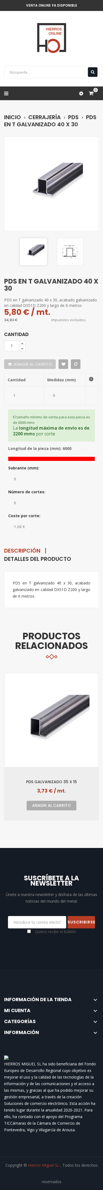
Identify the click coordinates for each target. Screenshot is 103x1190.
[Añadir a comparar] (75, 364)
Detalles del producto (37, 559)
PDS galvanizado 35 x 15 (51, 781)
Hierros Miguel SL (44, 1165)
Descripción (22, 550)
